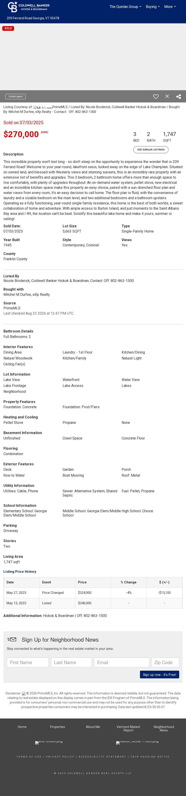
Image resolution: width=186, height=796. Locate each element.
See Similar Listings (151, 149)
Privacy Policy (60, 757)
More (170, 9)
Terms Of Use (29, 757)
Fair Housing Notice (150, 757)
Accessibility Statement (103, 757)
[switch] (156, 96)
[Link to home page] (31, 7)
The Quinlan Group (126, 9)
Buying (153, 9)
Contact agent (15, 96)
